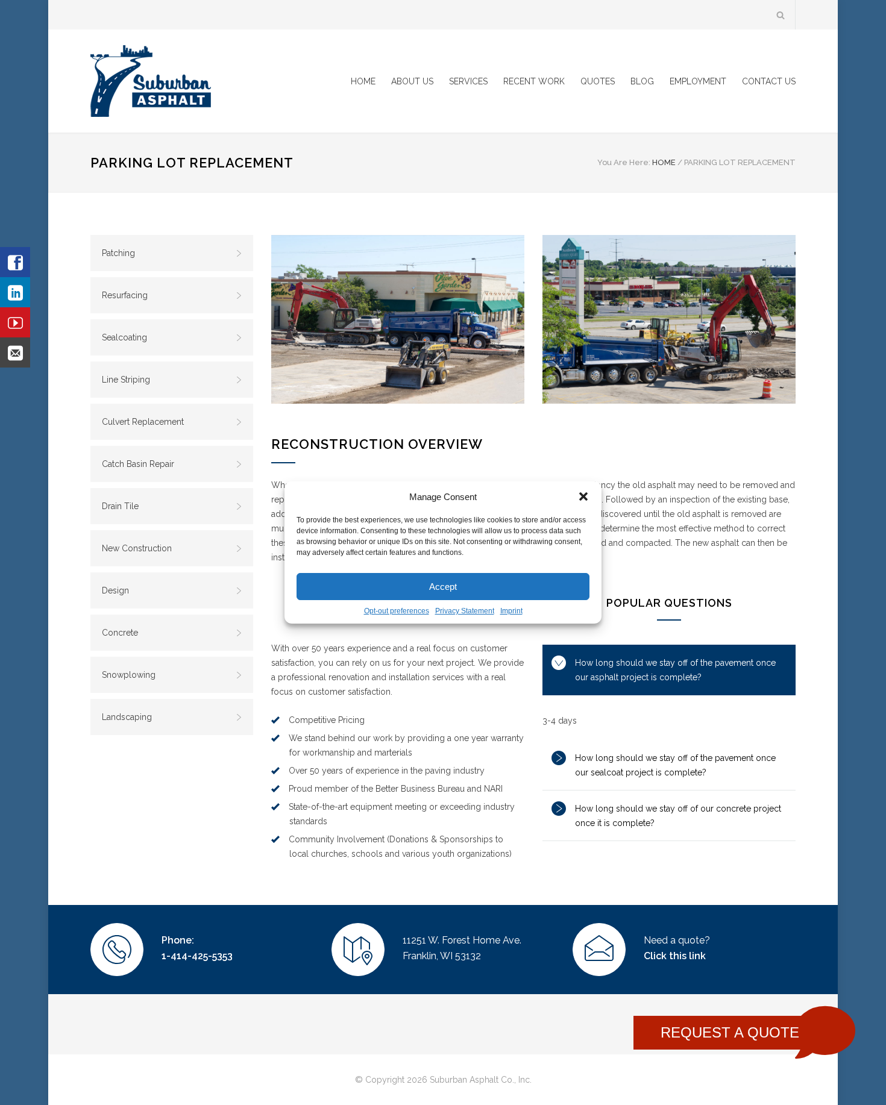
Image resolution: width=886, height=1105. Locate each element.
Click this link (675, 956)
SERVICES (468, 81)
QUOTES (597, 81)
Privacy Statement (464, 611)
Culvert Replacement (143, 422)
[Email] (15, 352)
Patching (118, 253)
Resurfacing (125, 295)
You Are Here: (623, 162)
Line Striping (126, 379)
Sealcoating (124, 337)
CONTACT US (769, 81)
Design (115, 590)
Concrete (120, 632)
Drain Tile (120, 506)
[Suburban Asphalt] (201, 81)
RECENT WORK (534, 81)
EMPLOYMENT (698, 81)
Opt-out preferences (396, 611)
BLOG (642, 81)
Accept (443, 586)
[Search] (781, 15)
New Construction (137, 548)
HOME (363, 81)
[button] (583, 496)
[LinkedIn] (15, 292)
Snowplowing (129, 675)
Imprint (511, 611)
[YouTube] (15, 322)
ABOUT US (412, 81)
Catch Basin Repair (138, 464)
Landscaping (127, 717)
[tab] (669, 670)
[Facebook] (15, 262)
